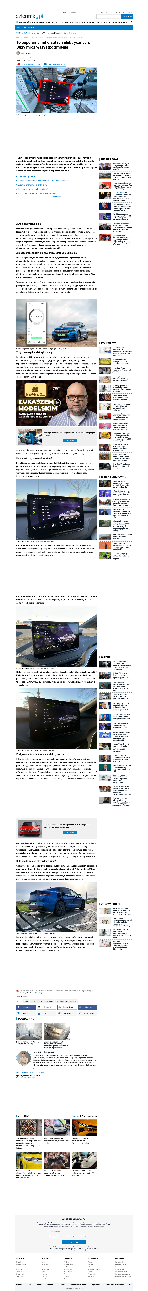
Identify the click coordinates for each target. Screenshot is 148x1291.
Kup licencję (38, 993)
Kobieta (66, 1262)
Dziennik (18, 37)
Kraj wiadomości (89, 1116)
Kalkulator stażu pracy (122, 1267)
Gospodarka (45, 1267)
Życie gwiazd (68, 1271)
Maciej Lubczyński (26, 53)
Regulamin (61, 1285)
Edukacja (67, 1267)
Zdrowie (44, 1274)
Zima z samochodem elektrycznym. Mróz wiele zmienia (43, 180)
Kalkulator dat (119, 1262)
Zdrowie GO (41, 33)
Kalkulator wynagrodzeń (123, 1276)
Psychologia (92, 1274)
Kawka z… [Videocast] (54, 33)
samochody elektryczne (66, 1001)
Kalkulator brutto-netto (122, 1274)
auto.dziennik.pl (28, 37)
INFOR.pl (63, 12)
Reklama (39, 1285)
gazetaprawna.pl (120, 12)
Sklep (130, 12)
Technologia (45, 1264)
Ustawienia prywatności (115, 1285)
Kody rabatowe (68, 1264)
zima (26, 1001)
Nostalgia (32, 33)
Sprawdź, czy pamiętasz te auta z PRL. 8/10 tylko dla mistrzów (28, 1077)
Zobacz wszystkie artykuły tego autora (30, 1072)
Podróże (44, 1276)
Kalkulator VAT (120, 1269)
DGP (95, 12)
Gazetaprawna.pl (21, 1264)
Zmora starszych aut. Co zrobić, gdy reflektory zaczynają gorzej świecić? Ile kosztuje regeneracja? (56, 1045)
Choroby (90, 1271)
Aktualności (29, 27)
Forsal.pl (19, 1269)
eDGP (18, 1267)
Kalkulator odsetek (121, 1271)
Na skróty (20, 1258)
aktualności (39, 37)
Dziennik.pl (46, 1258)
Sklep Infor (19, 1276)
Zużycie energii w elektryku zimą (32, 185)
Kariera (50, 1285)
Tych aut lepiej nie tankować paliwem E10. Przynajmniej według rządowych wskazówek (66, 826)
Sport (43, 1271)
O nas (29, 1285)
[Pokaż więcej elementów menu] (131, 22)
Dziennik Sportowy (70, 33)
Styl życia (91, 1276)
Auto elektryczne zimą (28, 176)
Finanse (90, 1264)
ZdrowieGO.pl (105, 12)
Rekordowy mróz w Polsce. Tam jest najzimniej (27, 1043)
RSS (130, 1285)
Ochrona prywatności (78, 1285)
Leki (89, 1267)
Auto (19, 27)
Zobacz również (69, 441)
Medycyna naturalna (94, 1269)
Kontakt (19, 1285)
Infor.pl (18, 1262)
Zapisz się (74, 1242)
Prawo (90, 1262)
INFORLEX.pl (85, 12)
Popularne (74, 1116)
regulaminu (75, 1236)
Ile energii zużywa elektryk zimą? (33, 189)
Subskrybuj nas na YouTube (30, 64)
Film (65, 1274)
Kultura (66, 1279)
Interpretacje (20, 1274)
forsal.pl (73, 12)
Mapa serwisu (96, 1285)
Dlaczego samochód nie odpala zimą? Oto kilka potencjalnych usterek (69, 434)
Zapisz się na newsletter (56, 64)
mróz (33, 1001)
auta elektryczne (45, 1001)
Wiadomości (45, 1269)
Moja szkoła (68, 1269)
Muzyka (66, 1276)
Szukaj (129, 16)
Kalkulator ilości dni (121, 1264)
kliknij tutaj (85, 1250)
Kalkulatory (119, 1258)
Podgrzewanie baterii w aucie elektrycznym (37, 193)
